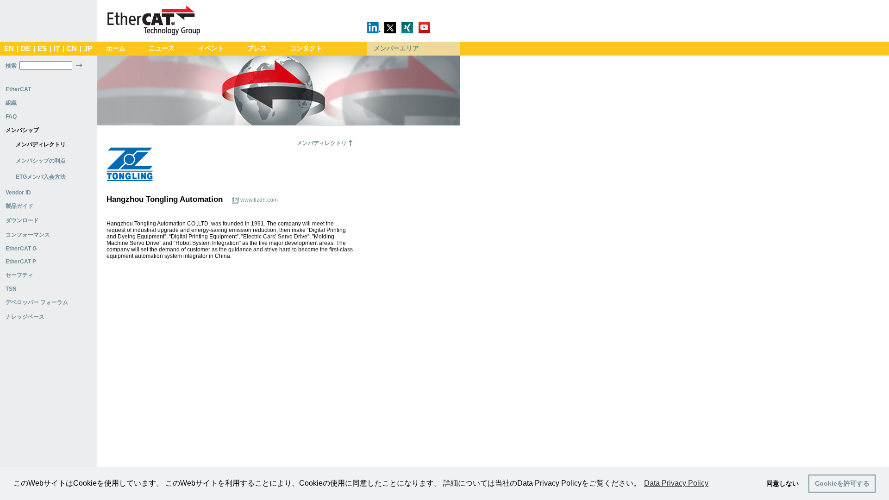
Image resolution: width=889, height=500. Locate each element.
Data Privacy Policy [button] (676, 483)
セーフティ (19, 275)
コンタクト (306, 48)
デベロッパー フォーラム (37, 302)
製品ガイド (19, 206)
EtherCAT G (21, 248)
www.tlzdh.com (259, 200)
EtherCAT (18, 89)
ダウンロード (22, 220)
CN (72, 48)
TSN (11, 289)
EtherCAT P (21, 261)
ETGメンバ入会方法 (41, 177)
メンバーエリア (396, 48)
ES (42, 48)
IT (57, 48)
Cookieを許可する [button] (842, 483)
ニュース (162, 48)
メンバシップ (22, 130)
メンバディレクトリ (41, 144)
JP (88, 48)
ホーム (115, 48)
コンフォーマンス (28, 234)
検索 (11, 65)
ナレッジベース (25, 316)
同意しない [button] (782, 483)
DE (26, 48)
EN (9, 48)
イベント (211, 48)
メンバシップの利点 (41, 160)
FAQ (11, 116)
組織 (11, 103)
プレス (257, 48)
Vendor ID (18, 192)
